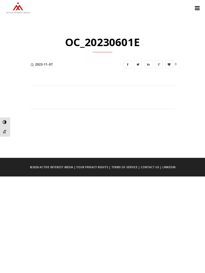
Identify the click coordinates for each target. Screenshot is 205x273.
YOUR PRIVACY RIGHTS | (93, 167)
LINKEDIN (168, 167)
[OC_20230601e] (128, 64)
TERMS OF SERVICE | (126, 167)
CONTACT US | (151, 167)
